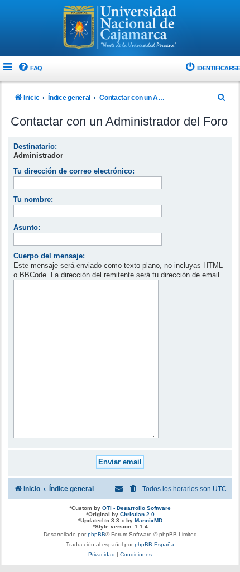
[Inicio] (120, 28)
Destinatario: (35, 146)
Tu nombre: (33, 199)
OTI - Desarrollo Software (136, 508)
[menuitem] (29, 68)
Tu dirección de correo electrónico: (74, 171)
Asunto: (26, 227)
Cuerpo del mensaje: (49, 256)
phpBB (96, 534)
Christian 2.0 (137, 514)
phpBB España (154, 544)
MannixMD (148, 520)
